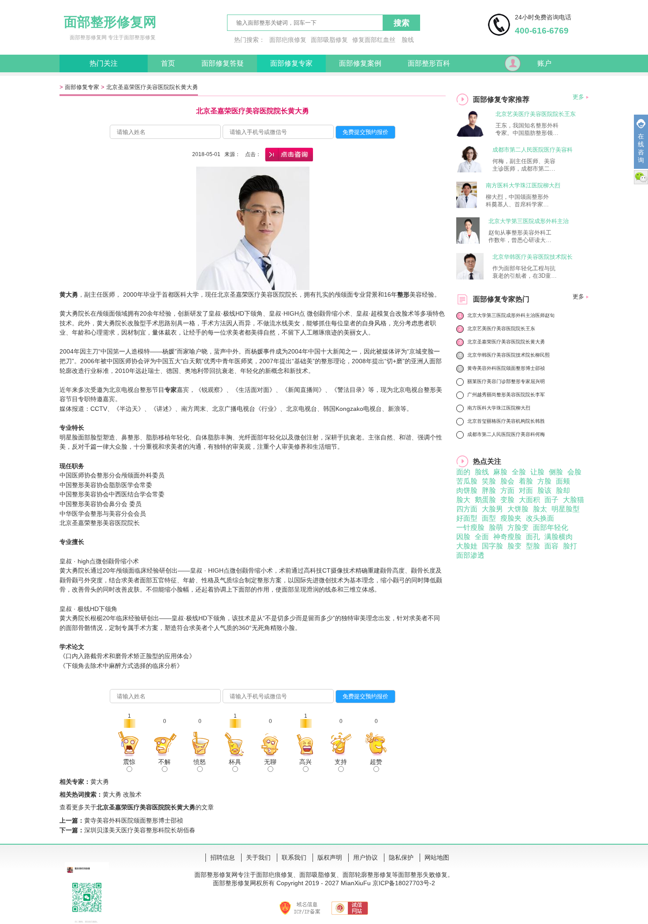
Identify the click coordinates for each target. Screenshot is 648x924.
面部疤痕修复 (287, 39)
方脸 (544, 481)
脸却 (563, 490)
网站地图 (437, 857)
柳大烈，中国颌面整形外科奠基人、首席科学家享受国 (517, 201)
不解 (164, 761)
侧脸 (556, 472)
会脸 (574, 472)
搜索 (402, 23)
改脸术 (132, 794)
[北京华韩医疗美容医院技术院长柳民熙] (470, 277)
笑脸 (489, 481)
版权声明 (329, 857)
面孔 (533, 536)
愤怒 (200, 761)
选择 (140, 665)
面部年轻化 (550, 527)
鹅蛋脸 (485, 499)
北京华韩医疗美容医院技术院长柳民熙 (508, 355)
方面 (507, 490)
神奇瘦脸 (507, 536)
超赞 (376, 761)
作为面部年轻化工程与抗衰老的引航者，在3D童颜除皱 (524, 272)
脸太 (540, 509)
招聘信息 (222, 857)
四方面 (466, 509)
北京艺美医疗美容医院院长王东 (535, 114)
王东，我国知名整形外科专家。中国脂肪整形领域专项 (527, 129)
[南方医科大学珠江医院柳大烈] (466, 205)
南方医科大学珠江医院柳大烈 (523, 185)
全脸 (519, 472)
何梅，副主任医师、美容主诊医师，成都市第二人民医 (523, 165)
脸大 (463, 499)
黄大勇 (69, 570)
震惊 (129, 761)
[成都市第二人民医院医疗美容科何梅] (470, 170)
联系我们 (294, 857)
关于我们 (258, 857)
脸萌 (496, 527)
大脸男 (492, 509)
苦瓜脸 (466, 481)
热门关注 (103, 63)
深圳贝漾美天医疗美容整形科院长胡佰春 (139, 830)
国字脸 (492, 546)
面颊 (563, 481)
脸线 (408, 39)
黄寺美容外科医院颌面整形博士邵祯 (133, 820)
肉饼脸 (466, 490)
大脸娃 (466, 546)
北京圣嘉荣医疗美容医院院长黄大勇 (152, 87)
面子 (551, 499)
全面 (482, 536)
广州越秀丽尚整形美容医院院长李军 (506, 394)
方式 (127, 665)
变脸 (507, 499)
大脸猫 (573, 499)
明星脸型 (565, 509)
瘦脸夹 (510, 518)
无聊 (270, 761)
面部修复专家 (291, 63)
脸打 (570, 546)
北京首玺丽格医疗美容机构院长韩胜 (506, 421)
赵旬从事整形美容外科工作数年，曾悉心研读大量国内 (519, 236)
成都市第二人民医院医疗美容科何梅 (506, 434)
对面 (526, 490)
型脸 (533, 546)
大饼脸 (518, 509)
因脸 (463, 536)
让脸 (537, 472)
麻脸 (500, 472)
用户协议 (365, 857)
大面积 (529, 499)
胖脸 (489, 490)
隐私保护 (401, 857)
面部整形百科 (429, 63)
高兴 (305, 761)
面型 (489, 518)
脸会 (507, 481)
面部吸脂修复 (329, 39)
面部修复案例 (360, 63)
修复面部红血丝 (373, 39)
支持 (341, 761)
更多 (578, 96)
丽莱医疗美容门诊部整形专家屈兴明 (506, 381)
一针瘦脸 (470, 527)
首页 (168, 63)
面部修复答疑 (222, 63)
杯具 (235, 761)
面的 (463, 472)
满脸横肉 (558, 536)
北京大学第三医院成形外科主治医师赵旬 (511, 315)
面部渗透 (470, 555)
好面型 (466, 518)
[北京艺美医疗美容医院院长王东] (471, 134)
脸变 (514, 546)
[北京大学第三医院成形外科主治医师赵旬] (468, 241)
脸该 (544, 490)
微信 (641, 177)
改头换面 (540, 518)
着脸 (526, 481)
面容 (551, 546)
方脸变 (518, 527)
